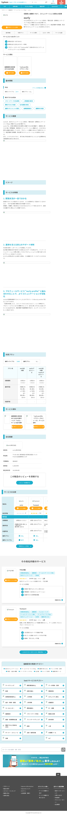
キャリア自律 (45, 671)
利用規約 (57, 797)
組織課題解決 (27, 108)
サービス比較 (58, 32)
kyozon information (27, 786)
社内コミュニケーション (26, 575)
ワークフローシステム (26, 671)
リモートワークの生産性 (12, 101)
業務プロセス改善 (10, 105)
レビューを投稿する (24, 483)
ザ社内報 (23, 570)
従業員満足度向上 (24, 573)
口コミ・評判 (46, 32)
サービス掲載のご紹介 (44, 792)
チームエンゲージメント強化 (46, 573)
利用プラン (21, 32)
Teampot (23, 609)
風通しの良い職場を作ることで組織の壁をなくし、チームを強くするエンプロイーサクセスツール (41, 624)
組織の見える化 (45, 617)
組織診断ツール (57, 671)
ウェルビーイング (43, 612)
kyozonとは (55, 6)
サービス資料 (33, 32)
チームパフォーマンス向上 (20, 10)
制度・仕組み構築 (12, 671)
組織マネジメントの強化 (12, 108)
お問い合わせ (58, 795)
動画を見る (7, 793)
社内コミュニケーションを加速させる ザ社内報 (34, 581)
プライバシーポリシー (59, 801)
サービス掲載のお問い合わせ (44, 796)
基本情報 (8, 32)
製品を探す (42, 6)
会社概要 (57, 804)
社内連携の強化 (24, 105)
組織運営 (11, 10)
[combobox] (40, 2)
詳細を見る (58, 600)
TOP (5, 6)
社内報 (37, 575)
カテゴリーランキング (10, 791)
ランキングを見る (29, 6)
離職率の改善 (40, 108)
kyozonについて (25, 788)
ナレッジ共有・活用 (56, 668)
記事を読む (15, 6)
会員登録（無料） (26, 793)
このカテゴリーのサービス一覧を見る (32, 652)
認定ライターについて (59, 792)
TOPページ (4, 10)
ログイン (23, 791)
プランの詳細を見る (38, 88)
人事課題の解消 (28, 101)
